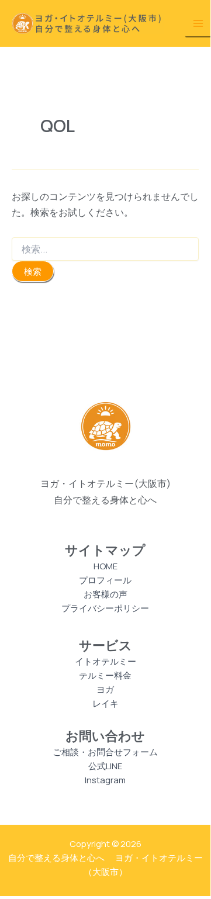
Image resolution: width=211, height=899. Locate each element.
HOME (105, 566)
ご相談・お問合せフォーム (105, 752)
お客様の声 (105, 594)
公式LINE (105, 766)
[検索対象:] (105, 249)
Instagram (105, 780)
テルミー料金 (105, 675)
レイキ (105, 703)
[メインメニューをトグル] (198, 24)
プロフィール (105, 580)
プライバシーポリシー (105, 608)
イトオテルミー (105, 661)
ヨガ (105, 689)
